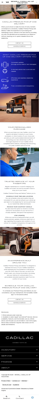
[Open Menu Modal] (2, 2)
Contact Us (16, 380)
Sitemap (24, 380)
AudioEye (16, 384)
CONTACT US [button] (19, 43)
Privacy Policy (5, 380)
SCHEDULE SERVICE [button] (20, 46)
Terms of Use (6, 384)
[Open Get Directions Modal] (36, 2)
